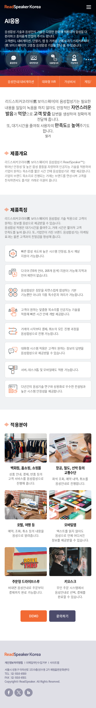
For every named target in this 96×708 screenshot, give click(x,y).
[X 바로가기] (18, 692)
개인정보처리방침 (14, 662)
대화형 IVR (49, 81)
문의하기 (62, 616)
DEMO (33, 616)
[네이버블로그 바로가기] (28, 692)
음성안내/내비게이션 (21, 81)
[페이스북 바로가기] (9, 692)
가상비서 (69, 81)
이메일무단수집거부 (36, 662)
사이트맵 (54, 662)
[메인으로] (23, 7)
